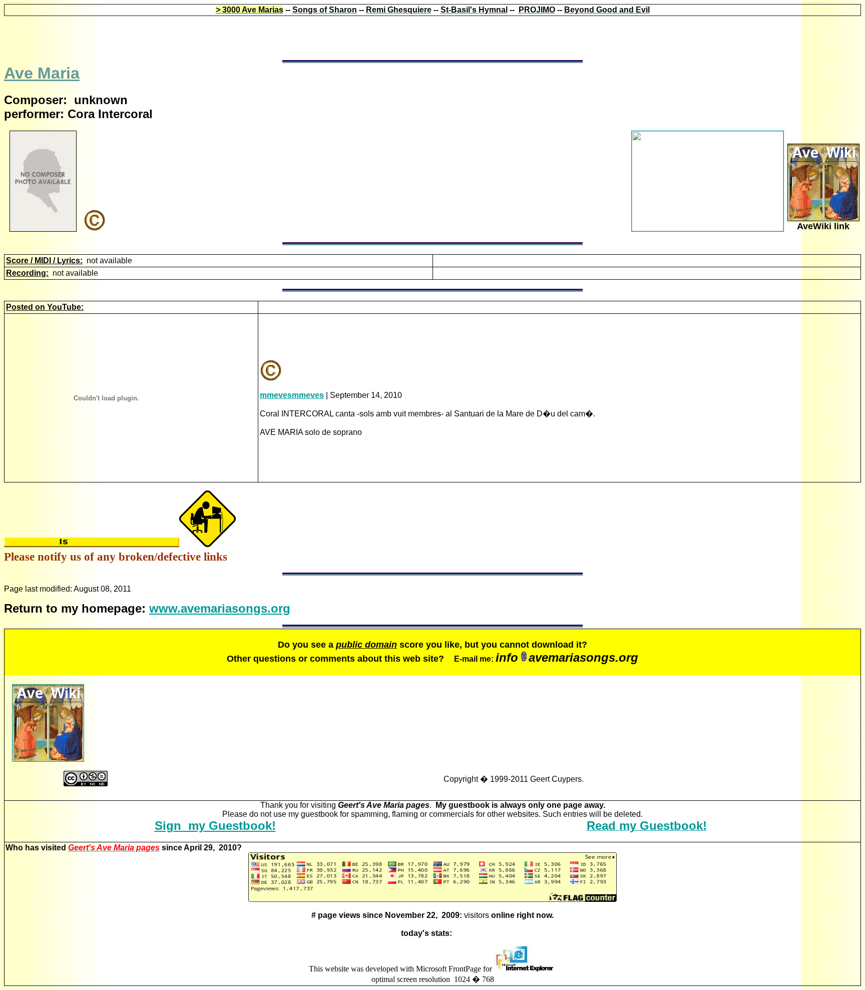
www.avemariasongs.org (219, 608)
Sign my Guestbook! (215, 825)
